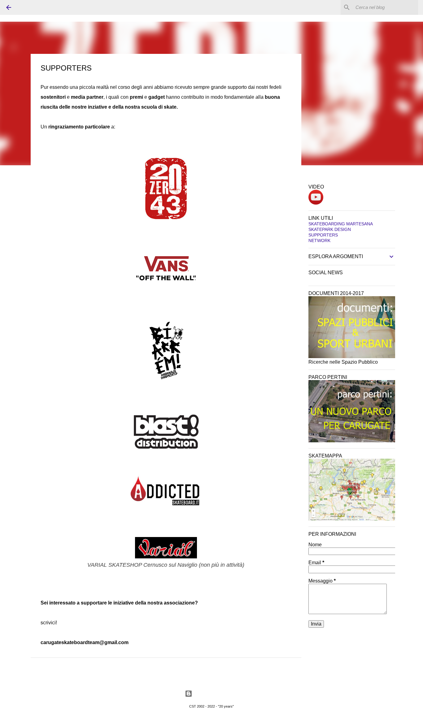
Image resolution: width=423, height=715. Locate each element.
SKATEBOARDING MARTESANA (340, 223)
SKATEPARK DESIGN (329, 229)
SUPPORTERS (323, 234)
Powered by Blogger (215, 693)
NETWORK (319, 240)
